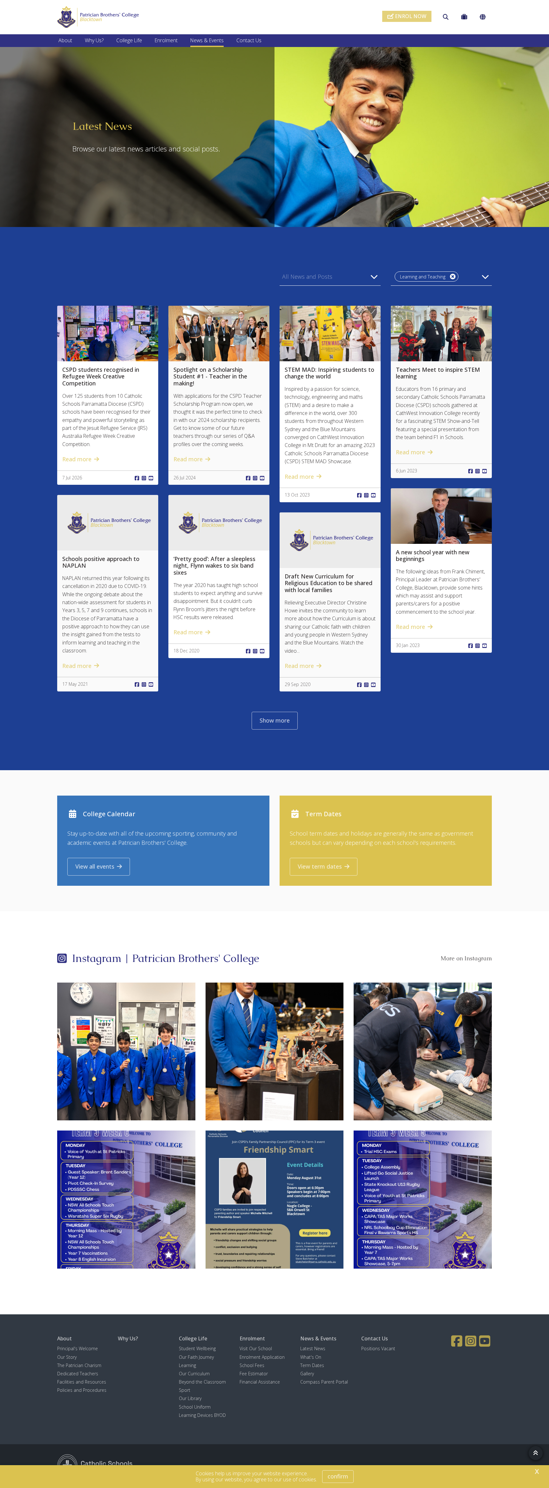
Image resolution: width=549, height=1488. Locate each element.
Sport (184, 1390)
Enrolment (166, 40)
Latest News (312, 1348)
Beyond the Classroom (202, 1382)
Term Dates (312, 1365)
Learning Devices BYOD (202, 1415)
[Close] (453, 276)
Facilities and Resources (81, 1382)
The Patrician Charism (79, 1365)
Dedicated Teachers (77, 1374)
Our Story (67, 1357)
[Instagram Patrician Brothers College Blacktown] (471, 1341)
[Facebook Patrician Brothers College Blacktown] (457, 1341)
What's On (310, 1357)
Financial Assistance (260, 1382)
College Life (129, 40)
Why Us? (94, 40)
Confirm (338, 1476)
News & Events (207, 40)
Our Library (190, 1398)
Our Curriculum (194, 1374)
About (65, 40)
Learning (187, 1365)
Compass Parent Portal (324, 1382)
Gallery (307, 1374)
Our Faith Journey (196, 1357)
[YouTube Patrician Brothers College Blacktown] (485, 1341)
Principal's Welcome (77, 1348)
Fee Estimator (254, 1374)
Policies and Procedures (81, 1390)
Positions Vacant (378, 1348)
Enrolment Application (262, 1357)
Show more (275, 720)
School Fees (252, 1365)
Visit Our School (256, 1348)
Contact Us (248, 40)
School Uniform (195, 1407)
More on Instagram (466, 958)
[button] (330, 276)
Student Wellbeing (197, 1348)
